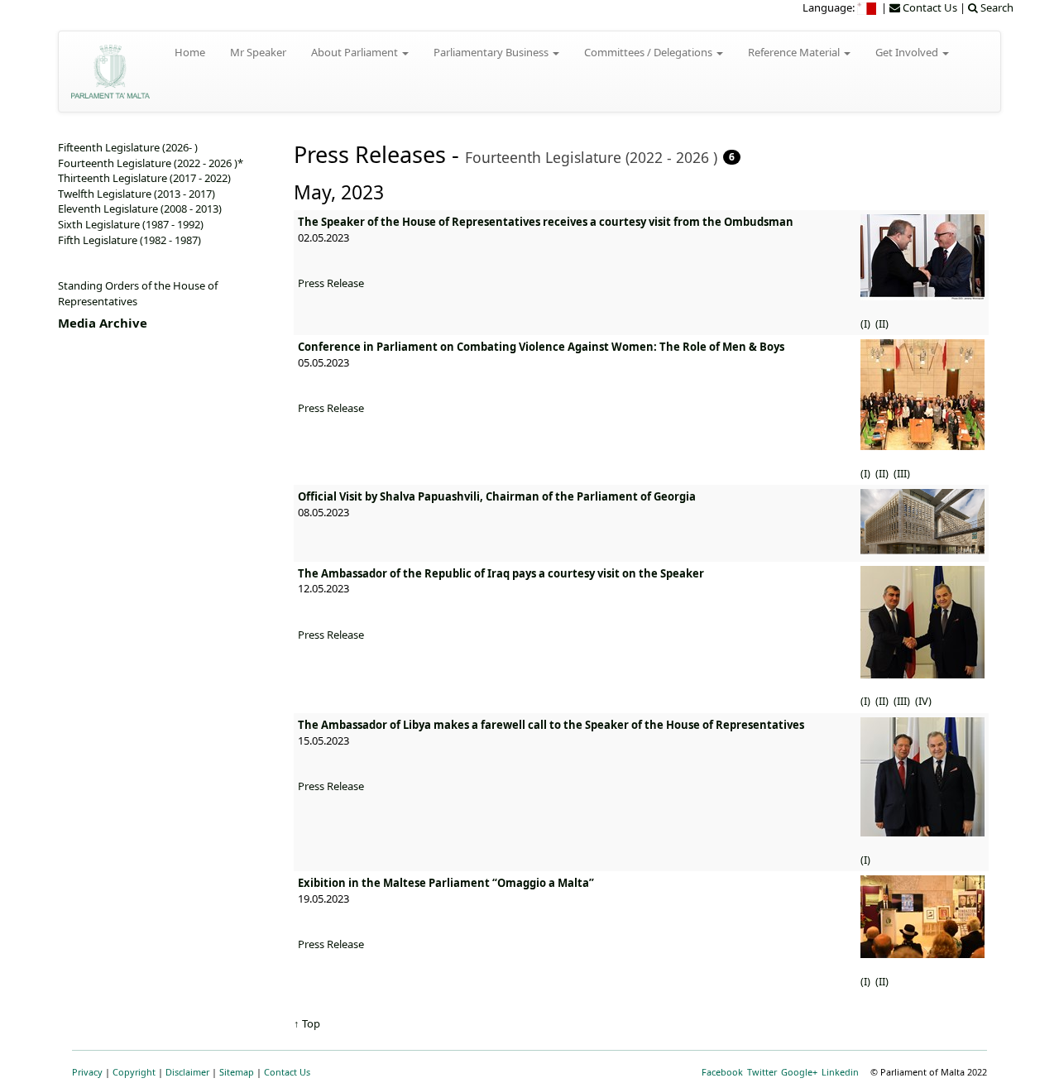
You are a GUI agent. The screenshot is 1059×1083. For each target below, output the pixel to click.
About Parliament (355, 52)
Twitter (762, 1072)
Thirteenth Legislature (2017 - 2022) (144, 177)
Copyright (134, 1072)
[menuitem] (868, 7)
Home (190, 52)
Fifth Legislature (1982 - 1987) (129, 239)
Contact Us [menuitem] (928, 7)
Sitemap (236, 1072)
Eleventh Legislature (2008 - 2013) (140, 208)
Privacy (87, 1072)
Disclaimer (187, 1072)
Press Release (331, 283)
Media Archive (102, 322)
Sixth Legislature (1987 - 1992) (131, 224)
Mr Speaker (258, 52)
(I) (866, 323)
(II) (883, 323)
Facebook (722, 1072)
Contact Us (287, 1072)
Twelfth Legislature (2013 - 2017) (136, 193)
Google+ (799, 1072)
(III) (903, 473)
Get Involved (908, 52)
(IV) (924, 700)
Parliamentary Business (492, 52)
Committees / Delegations (649, 52)
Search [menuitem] (995, 7)
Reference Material (795, 52)
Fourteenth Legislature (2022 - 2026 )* (150, 163)
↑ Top (307, 1023)
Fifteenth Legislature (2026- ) (128, 147)
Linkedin (840, 1072)
